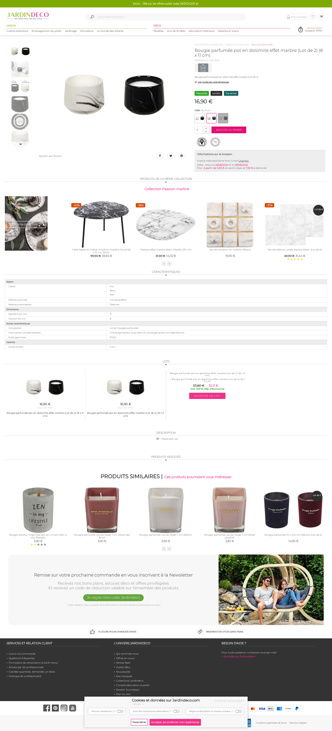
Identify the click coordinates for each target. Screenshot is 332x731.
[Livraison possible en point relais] (202, 142)
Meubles (159, 30)
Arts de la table (176, 30)
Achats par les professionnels (26, 667)
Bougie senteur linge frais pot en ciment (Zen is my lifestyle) (38, 536)
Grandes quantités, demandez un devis (32, 671)
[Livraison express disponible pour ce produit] (215, 142)
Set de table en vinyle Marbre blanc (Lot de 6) (295, 249)
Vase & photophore (237, 44)
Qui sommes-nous (127, 653)
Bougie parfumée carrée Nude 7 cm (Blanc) (165, 534)
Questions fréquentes (22, 658)
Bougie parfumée (262, 44)
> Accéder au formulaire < (239, 656)
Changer (243, 160)
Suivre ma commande (22, 653)
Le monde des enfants (110, 30)
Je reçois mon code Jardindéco (113, 597)
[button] (206, 128)
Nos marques (124, 676)
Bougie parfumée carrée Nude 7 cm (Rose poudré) (229, 536)
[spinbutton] (202, 129)
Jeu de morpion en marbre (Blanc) (230, 249)
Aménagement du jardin (46, 30)
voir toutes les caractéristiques (213, 82)
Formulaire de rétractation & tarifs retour (33, 662)
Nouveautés (123, 671)
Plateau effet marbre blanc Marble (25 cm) (165, 249)
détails (137, 704)
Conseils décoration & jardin (133, 685)
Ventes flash (123, 662)
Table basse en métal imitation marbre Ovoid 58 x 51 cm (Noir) (101, 251)
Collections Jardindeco (130, 680)
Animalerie (86, 30)
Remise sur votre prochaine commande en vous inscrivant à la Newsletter (113, 575)
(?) (114, 711)
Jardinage (71, 30)
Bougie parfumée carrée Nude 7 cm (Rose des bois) (102, 536)
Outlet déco (123, 667)
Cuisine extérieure (17, 30)
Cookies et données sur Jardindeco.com (166, 700)
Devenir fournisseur (128, 689)
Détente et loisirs (228, 30)
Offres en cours (125, 658)
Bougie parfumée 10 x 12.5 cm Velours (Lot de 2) (293, 534)
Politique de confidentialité (25, 676)
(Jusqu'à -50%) (313, 29)
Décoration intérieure (202, 30)
